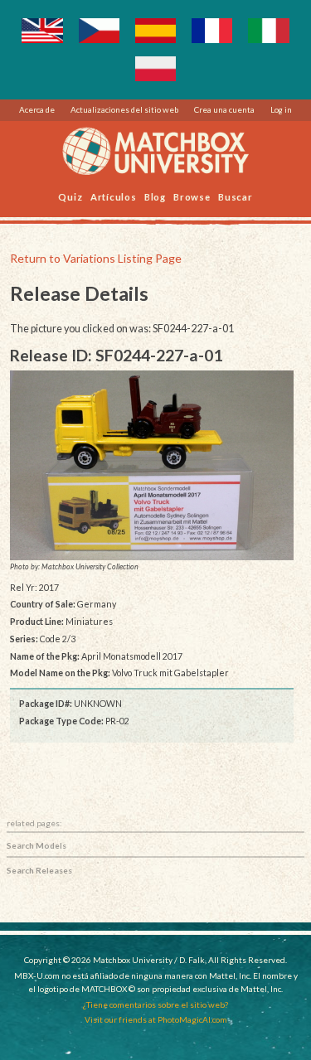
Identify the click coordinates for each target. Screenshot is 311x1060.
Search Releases (39, 870)
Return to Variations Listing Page (96, 258)
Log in (281, 109)
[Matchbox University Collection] (152, 465)
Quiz (70, 196)
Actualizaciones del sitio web (124, 109)
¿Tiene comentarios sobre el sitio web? (155, 1004)
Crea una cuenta (224, 109)
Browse (192, 196)
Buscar (235, 196)
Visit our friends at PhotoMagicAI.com (156, 1019)
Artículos (113, 196)
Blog (155, 196)
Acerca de (37, 109)
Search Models (36, 845)
